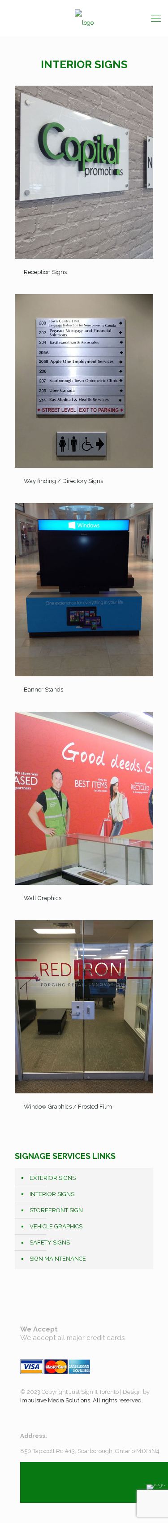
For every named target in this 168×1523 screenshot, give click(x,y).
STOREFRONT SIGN (56, 1210)
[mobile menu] (156, 18)
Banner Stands (43, 689)
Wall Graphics (42, 898)
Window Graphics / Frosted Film (68, 1106)
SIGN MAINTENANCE (58, 1258)
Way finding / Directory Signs (63, 481)
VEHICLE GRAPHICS (56, 1226)
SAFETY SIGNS (50, 1242)
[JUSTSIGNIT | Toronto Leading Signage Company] (84, 17)
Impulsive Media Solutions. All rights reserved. (81, 1400)
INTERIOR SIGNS (52, 1194)
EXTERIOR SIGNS (53, 1178)
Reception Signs (45, 272)
